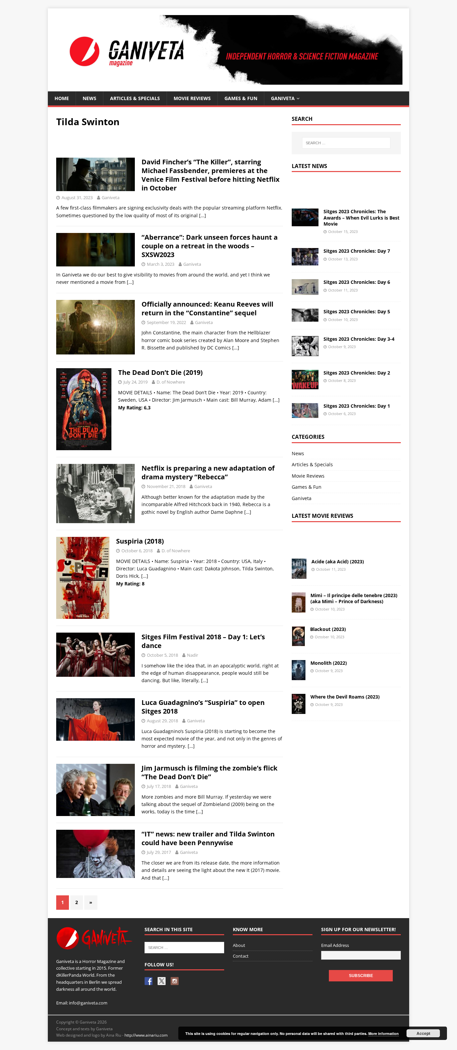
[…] (202, 215)
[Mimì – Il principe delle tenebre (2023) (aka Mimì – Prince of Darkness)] (298, 608)
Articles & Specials (135, 98)
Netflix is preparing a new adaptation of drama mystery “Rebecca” (208, 472)
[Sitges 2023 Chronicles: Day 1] (305, 414)
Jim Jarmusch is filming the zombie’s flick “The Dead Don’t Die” (209, 772)
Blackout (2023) (328, 629)
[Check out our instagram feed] (175, 981)
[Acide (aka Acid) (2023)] (299, 574)
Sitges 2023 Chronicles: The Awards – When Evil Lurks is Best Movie (361, 217)
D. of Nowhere (171, 382)
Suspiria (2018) (140, 541)
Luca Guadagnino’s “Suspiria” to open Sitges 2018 (203, 707)
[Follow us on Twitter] (162, 981)
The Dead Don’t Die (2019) (160, 372)
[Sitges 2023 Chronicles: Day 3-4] (305, 352)
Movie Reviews (308, 476)
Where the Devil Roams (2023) (345, 697)
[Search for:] (346, 143)
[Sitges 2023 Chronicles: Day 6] (305, 291)
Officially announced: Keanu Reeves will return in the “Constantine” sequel (207, 308)
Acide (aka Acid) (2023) (337, 561)
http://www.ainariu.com (146, 1035)
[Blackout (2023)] (298, 642)
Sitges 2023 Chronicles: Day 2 (357, 373)
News (89, 98)
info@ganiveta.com (88, 1003)
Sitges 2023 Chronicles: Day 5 (357, 311)
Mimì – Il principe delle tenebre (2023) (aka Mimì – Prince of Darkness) (353, 598)
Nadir (192, 655)
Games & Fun (240, 98)
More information (383, 1033)
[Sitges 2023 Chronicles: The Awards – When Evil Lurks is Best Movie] (305, 222)
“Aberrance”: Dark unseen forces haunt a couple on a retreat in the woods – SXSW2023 (210, 246)
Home (62, 98)
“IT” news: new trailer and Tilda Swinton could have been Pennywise (208, 838)
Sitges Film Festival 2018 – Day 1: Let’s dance (203, 641)
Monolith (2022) (328, 663)
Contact (241, 956)
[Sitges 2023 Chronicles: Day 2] (305, 385)
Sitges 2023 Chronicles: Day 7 (357, 251)
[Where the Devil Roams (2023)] (298, 710)
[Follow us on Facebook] (149, 981)
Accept (423, 1033)
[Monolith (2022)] (298, 676)
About (239, 945)
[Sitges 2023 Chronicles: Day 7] (305, 261)
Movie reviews (192, 98)
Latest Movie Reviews (322, 515)
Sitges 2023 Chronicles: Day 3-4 (359, 339)
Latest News (309, 166)
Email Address (335, 945)
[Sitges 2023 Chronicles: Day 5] (305, 318)
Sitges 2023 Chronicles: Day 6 (357, 282)
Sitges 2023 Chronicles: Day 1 (357, 406)
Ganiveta (283, 98)
